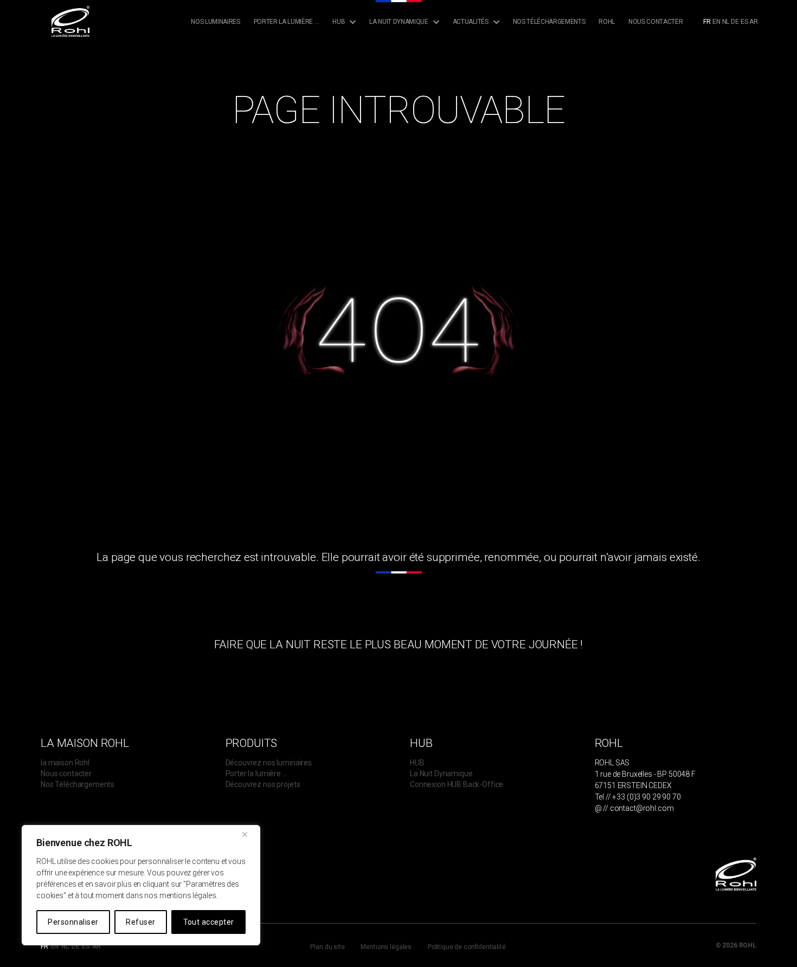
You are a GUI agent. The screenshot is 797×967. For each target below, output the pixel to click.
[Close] (248, 834)
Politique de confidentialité (467, 947)
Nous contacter (655, 21)
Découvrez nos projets (263, 784)
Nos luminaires (215, 21)
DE (735, 21)
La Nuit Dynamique (441, 773)
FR (707, 21)
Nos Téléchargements (549, 21)
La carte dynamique (407, 64)
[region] (141, 885)
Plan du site (327, 947)
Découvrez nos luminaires (269, 762)
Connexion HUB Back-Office (456, 784)
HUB (417, 762)
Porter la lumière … (286, 21)
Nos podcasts (481, 74)
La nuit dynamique (398, 21)
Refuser (140, 922)
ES (744, 21)
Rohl (607, 21)
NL (726, 21)
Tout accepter (208, 922)
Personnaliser (73, 922)
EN (716, 21)
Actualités (471, 21)
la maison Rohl (65, 762)
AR (753, 21)
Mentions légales (386, 947)
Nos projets (478, 64)
